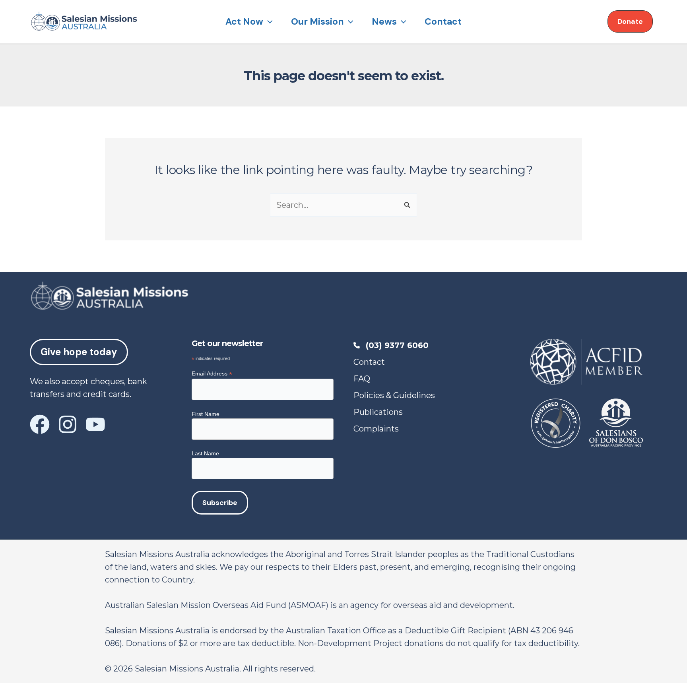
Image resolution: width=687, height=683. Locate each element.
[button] (268, 21)
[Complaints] (376, 428)
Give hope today (79, 352)
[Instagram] (68, 424)
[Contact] (369, 362)
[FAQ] (361, 378)
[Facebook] (40, 424)
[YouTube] (95, 424)
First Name (205, 414)
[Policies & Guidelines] (394, 395)
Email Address (212, 373)
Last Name (205, 453)
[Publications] (378, 412)
